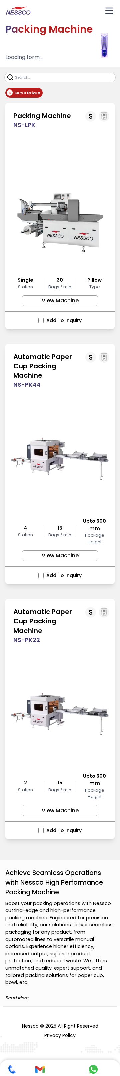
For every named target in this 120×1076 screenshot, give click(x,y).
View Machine (60, 300)
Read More (16, 998)
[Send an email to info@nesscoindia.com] (40, 1069)
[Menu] (109, 10)
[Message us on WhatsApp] (93, 1069)
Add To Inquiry (64, 320)
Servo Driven (27, 92)
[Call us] (12, 1069)
